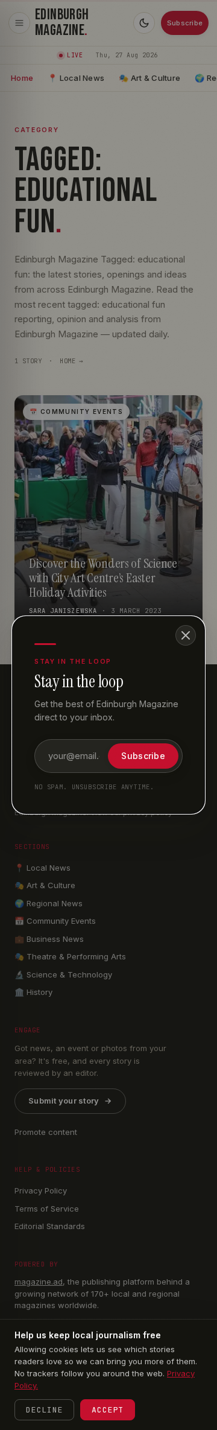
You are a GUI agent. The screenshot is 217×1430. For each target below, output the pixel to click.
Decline (44, 1410)
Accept (108, 1410)
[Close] (185, 635)
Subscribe (143, 756)
